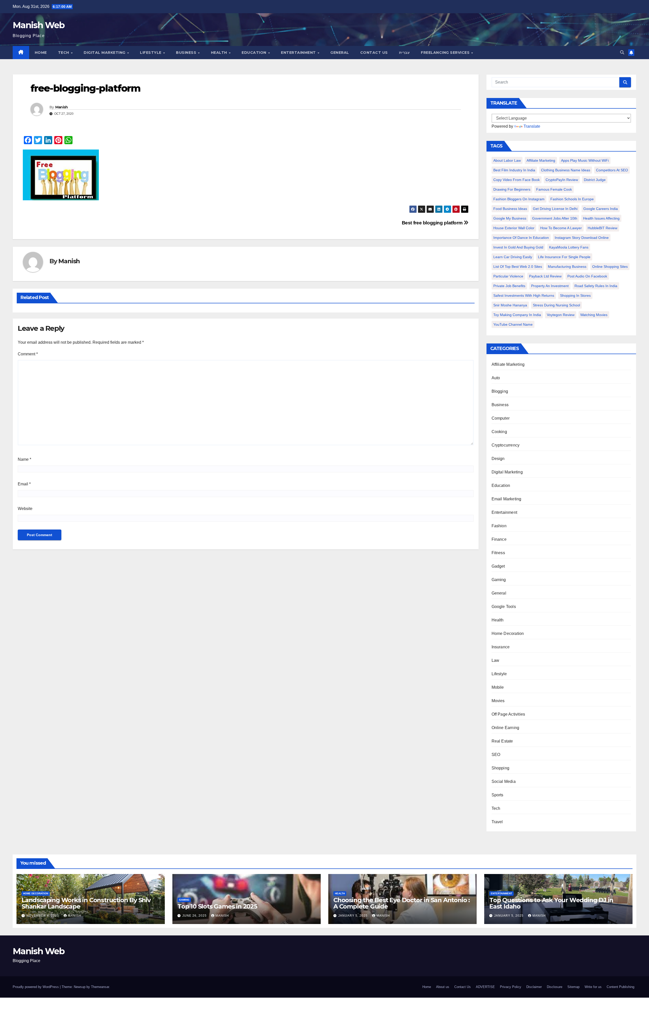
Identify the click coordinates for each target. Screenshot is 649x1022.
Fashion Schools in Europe (572, 199)
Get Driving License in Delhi (555, 209)
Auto (496, 378)
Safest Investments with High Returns (523, 295)
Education (254, 52)
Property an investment (550, 286)
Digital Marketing (105, 52)
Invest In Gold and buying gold (518, 247)
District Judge (595, 180)
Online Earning (505, 728)
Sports (497, 795)
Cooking (499, 432)
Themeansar (100, 987)
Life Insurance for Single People (564, 257)
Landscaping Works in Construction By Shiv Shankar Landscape (86, 903)
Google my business (509, 218)
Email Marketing (506, 499)
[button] (622, 52)
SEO (496, 754)
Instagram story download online (582, 238)
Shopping (501, 768)
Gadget (498, 566)
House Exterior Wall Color (513, 228)
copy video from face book (516, 180)
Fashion (499, 526)
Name (24, 459)
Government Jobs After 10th (554, 218)
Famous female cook (554, 189)
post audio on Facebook (587, 276)
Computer (501, 418)
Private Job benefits (509, 286)
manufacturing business (567, 267)
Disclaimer (534, 987)
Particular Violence (508, 276)
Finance (499, 539)
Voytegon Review (560, 315)
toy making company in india (517, 315)
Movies (498, 701)
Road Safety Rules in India (595, 286)
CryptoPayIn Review (562, 180)
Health (219, 52)
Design (498, 458)
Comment (28, 354)
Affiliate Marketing (541, 160)
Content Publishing (620, 987)
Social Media (504, 781)
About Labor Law (507, 160)
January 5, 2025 (353, 915)
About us (442, 987)
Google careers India (600, 209)
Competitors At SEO (612, 170)
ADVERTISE (485, 987)
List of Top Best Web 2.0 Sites (517, 267)
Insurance (501, 647)
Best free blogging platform (433, 222)
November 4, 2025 (43, 915)
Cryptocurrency (506, 445)
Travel (497, 822)
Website (25, 508)
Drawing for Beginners (511, 189)
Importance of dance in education (521, 238)
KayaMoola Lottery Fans (568, 247)
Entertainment (299, 52)
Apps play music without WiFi (585, 160)
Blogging (500, 391)
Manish (61, 107)
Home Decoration (508, 633)
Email (24, 484)
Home (41, 52)
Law (495, 660)
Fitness (498, 553)
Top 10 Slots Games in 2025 (217, 906)
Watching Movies (593, 315)
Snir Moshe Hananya (510, 305)
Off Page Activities (508, 714)
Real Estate (502, 741)
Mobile (498, 687)
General (339, 52)
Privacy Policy (510, 987)
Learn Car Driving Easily (512, 257)
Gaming (499, 580)
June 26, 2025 (195, 915)
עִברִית (404, 52)
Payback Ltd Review (545, 276)
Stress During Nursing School (556, 305)
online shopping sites (610, 267)
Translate (532, 126)
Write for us (593, 987)
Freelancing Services (446, 52)
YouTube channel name (513, 324)
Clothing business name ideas (565, 170)
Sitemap (573, 987)
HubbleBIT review (602, 228)
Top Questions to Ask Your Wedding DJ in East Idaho (551, 903)
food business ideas (510, 209)
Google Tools (504, 606)
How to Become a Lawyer (561, 228)
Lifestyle (151, 52)
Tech (64, 52)
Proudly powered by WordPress (36, 987)
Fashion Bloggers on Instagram (519, 199)
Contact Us (374, 52)
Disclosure (554, 987)
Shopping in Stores (575, 295)
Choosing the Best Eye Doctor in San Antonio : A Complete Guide (401, 903)
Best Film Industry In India (514, 170)
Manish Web (38, 25)
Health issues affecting (601, 218)
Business (186, 52)
